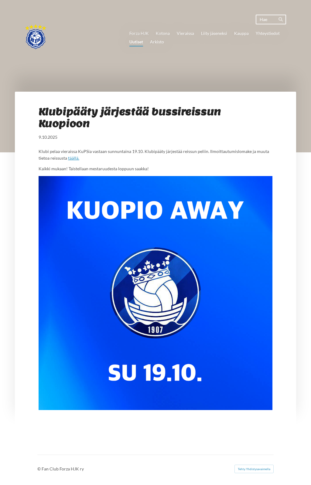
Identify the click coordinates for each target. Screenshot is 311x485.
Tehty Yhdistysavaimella (254, 469)
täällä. (73, 158)
